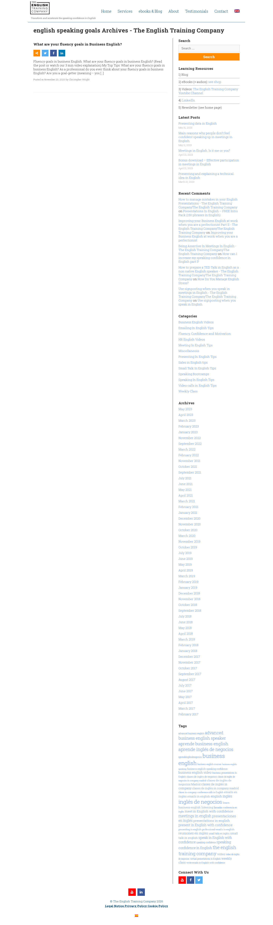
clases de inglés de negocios (202, 776)
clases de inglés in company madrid (215, 788)
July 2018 (184, 616)
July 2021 (184, 478)
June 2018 (185, 622)
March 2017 (186, 708)
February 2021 (188, 507)
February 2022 (188, 455)
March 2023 (186, 420)
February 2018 (188, 645)
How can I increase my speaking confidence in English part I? (207, 258)
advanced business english (191, 733)
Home (106, 11)
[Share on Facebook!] (53, 53)
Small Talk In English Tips (197, 368)
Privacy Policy (136, 906)
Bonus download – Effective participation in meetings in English (208, 162)
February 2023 (188, 426)
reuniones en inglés (193, 833)
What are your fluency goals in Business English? (77, 44)
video (221, 854)
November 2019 (189, 541)
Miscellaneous (188, 351)
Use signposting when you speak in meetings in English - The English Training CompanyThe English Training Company (207, 294)
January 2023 (188, 432)
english (216, 796)
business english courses (209, 764)
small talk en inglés (219, 833)
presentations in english (211, 820)
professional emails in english (218, 829)
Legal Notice (114, 906)
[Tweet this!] (45, 53)
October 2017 (187, 668)
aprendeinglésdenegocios (190, 756)
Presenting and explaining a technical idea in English (206, 176)
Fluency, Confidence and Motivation (204, 334)
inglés (227, 796)
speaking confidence (206, 842)
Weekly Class (188, 391)
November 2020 (189, 524)
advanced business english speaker (202, 735)
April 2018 (185, 633)
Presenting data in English (197, 123)
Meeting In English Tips (195, 345)
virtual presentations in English (205, 858)
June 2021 (185, 484)
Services (125, 11)
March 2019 (186, 576)
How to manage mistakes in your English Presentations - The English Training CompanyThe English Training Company (208, 203)
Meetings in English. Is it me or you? (204, 150)
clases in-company (187, 792)
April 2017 (185, 703)
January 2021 (187, 513)
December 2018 (189, 593)
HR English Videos (191, 339)
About (173, 11)
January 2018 (187, 651)
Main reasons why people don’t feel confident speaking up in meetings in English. (205, 137)
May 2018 (185, 628)
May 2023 (185, 409)
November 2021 (189, 461)
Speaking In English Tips (196, 380)
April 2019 (185, 570)
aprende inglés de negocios (205, 749)
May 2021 (185, 490)
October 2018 (187, 605)
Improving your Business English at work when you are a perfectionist (208, 236)
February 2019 (188, 582)
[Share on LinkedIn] (61, 53)
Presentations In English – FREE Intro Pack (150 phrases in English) (208, 213)
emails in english (198, 796)
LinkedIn (188, 100)
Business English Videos (196, 322)
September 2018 (189, 610)
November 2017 (189, 662)
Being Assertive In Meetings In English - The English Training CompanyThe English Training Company (207, 250)
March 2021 (186, 501)
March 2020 (186, 536)
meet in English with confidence (209, 811)
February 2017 (188, 714)
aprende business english (203, 743)
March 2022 (186, 449)
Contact (221, 11)
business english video (195, 772)
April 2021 (185, 495)
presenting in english (189, 829)
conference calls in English (210, 792)
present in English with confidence (205, 825)
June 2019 (185, 559)
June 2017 (185, 691)
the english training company (207, 850)
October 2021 (187, 467)
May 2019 (185, 564)
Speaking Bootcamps (193, 374)
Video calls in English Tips (197, 385)
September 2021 (189, 472)
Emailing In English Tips (196, 328)
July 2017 (184, 685)
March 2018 (186, 639)
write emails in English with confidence (205, 862)
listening (207, 807)
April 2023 (185, 415)
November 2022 (189, 438)
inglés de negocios (200, 801)
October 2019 (187, 547)
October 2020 (187, 530)
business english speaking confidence (207, 768)
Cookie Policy (158, 906)
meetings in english (194, 815)
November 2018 (189, 599)
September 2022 (190, 444)
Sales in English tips (193, 362)
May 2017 (185, 697)
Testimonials (196, 11)
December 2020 (189, 518)
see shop (215, 82)
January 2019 (187, 587)
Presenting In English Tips (197, 357)
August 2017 (186, 680)
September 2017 (189, 674)
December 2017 (189, 657)
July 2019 (184, 553)
